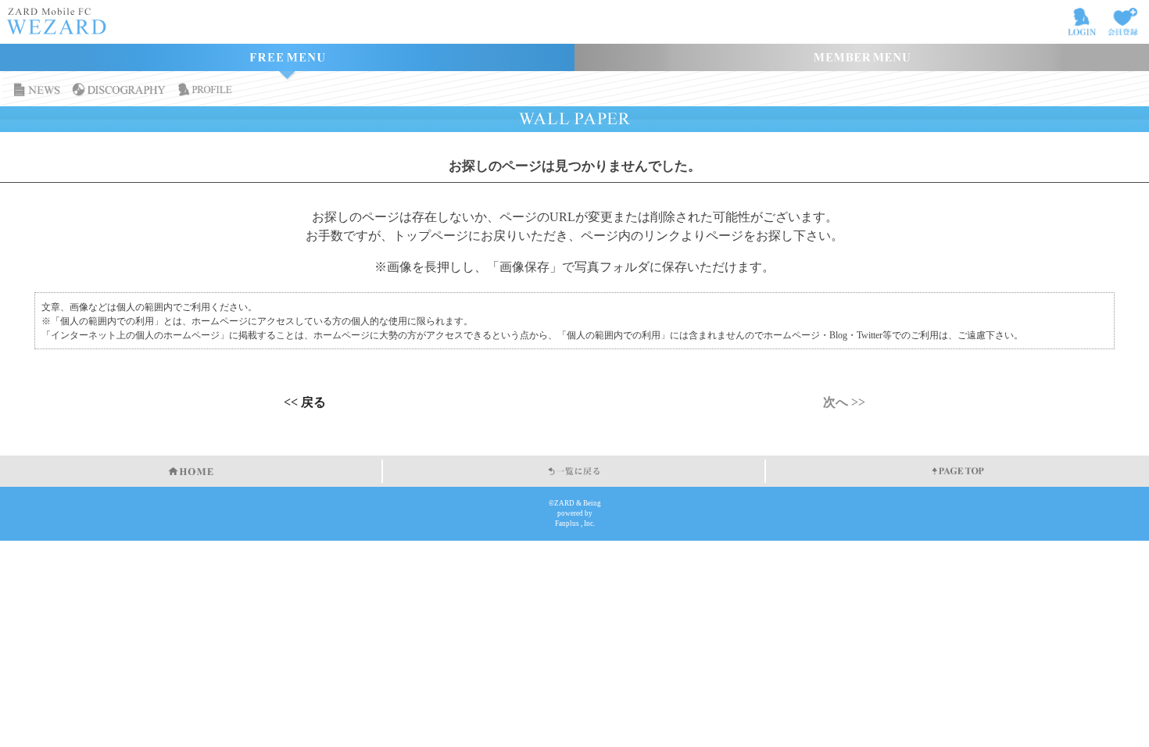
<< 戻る (305, 402)
